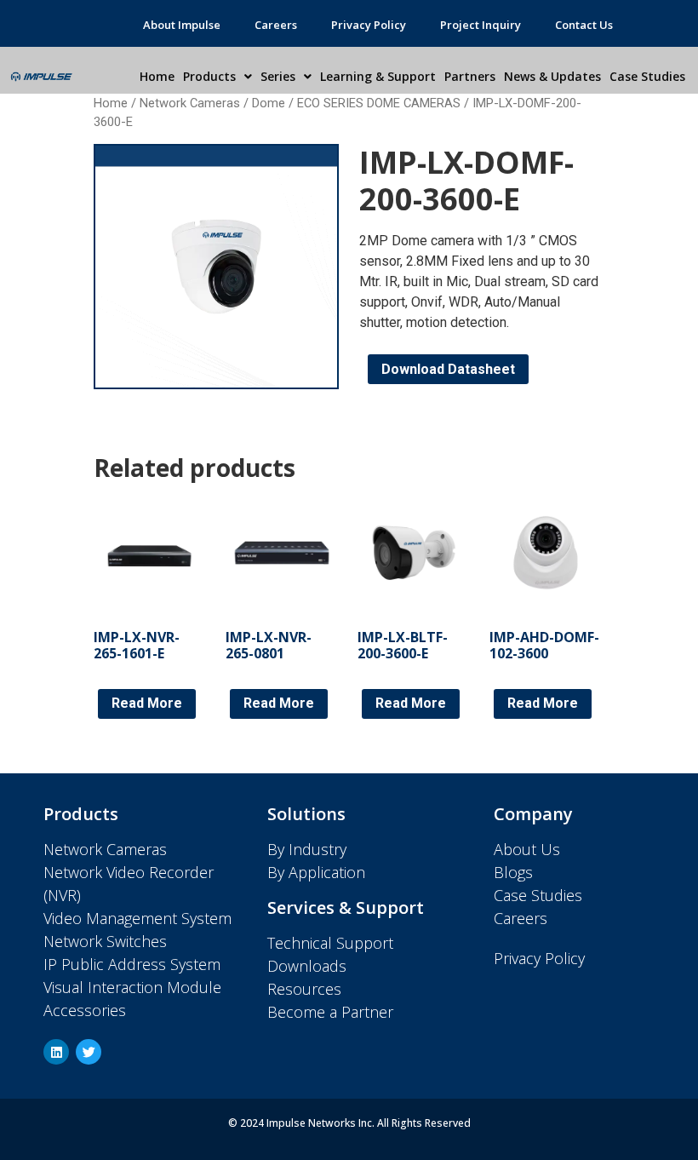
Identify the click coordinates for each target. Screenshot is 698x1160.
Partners (469, 76)
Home (157, 76)
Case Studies (647, 76)
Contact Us (584, 24)
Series (277, 76)
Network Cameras (190, 103)
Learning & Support (378, 76)
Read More (147, 703)
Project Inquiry (480, 24)
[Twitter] (88, 1052)
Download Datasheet (448, 369)
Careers (276, 24)
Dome (268, 103)
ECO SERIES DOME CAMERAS (379, 103)
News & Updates (552, 76)
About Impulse (181, 24)
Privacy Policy (368, 24)
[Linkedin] (56, 1052)
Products (209, 76)
